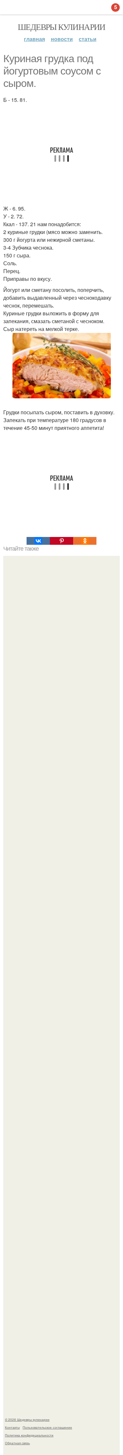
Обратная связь (17, 1443)
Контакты (12, 1427)
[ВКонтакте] (38, 541)
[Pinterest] (61, 541)
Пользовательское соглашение (47, 1427)
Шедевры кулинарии (61, 26)
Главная (34, 39)
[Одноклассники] (84, 541)
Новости (62, 39)
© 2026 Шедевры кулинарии (27, 1419)
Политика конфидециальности (29, 1435)
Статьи (87, 39)
